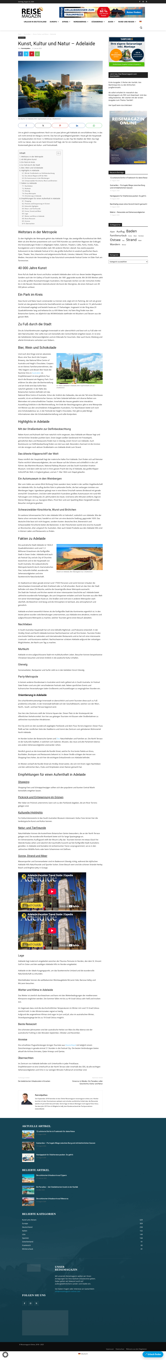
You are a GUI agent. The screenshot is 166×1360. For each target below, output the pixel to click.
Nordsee (141, 236)
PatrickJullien (25, 48)
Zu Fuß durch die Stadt (30, 165)
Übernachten (30, 224)
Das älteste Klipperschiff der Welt (36, 176)
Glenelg (27, 191)
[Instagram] (143, 1)
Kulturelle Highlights (31, 206)
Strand (131, 239)
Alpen (112, 231)
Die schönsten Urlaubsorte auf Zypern (51, 1175)
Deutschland (70, 1045)
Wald (139, 240)
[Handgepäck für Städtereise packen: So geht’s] (28, 1157)
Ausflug (121, 231)
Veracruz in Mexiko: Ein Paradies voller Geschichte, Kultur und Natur (87, 1082)
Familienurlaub (118, 235)
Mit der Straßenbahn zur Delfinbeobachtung (39, 173)
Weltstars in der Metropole (32, 157)
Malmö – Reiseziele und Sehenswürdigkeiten (127, 212)
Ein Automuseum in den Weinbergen (37, 178)
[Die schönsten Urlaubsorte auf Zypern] (28, 1178)
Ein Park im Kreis (28, 162)
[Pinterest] (31, 53)
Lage (26, 214)
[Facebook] (139, 1)
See (123, 240)
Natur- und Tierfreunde (32, 209)
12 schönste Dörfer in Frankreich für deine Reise (128, 178)
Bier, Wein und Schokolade (32, 168)
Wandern (115, 244)
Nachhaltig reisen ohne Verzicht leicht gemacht (128, 204)
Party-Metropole (30, 193)
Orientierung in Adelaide (33, 196)
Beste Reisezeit (30, 219)
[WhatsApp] (37, 53)
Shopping (28, 201)
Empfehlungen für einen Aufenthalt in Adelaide (40, 198)
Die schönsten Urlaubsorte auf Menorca (52, 1199)
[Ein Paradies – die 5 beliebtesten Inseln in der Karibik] (28, 1190)
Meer (135, 236)
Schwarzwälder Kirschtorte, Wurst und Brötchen (41, 181)
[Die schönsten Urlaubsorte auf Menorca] (28, 1201)
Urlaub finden (153, 1354)
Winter (124, 245)
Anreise (27, 221)
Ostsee (115, 240)
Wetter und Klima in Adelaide (34, 216)
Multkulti (28, 188)
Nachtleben (28, 186)
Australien (27, 34)
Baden (131, 231)
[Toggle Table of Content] (57, 153)
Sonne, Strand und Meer (33, 211)
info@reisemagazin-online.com (67, 1291)
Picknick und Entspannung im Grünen (37, 204)
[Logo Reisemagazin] (38, 12)
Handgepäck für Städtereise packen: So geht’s (128, 196)
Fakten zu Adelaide (29, 183)
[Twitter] (146, 1)
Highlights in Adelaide (30, 170)
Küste (130, 236)
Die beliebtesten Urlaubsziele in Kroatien (34, 1081)
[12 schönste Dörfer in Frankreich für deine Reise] (28, 1134)
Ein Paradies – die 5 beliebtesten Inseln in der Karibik (57, 1187)
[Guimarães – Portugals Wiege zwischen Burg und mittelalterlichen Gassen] (28, 1146)
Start (19, 34)
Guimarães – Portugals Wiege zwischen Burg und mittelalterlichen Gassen (127, 186)
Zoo (58, 738)
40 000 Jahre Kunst (29, 159)
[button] (141, 27)
